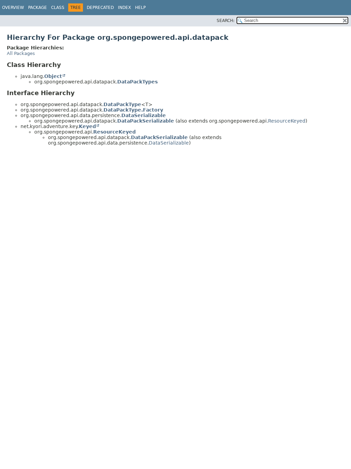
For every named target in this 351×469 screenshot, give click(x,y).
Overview (13, 7)
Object (53, 76)
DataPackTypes (137, 81)
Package (37, 7)
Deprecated (100, 7)
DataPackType (122, 104)
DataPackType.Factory (133, 110)
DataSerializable (143, 115)
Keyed (87, 126)
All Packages (21, 53)
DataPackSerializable (145, 121)
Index (124, 7)
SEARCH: (225, 20)
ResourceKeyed (286, 121)
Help (140, 7)
